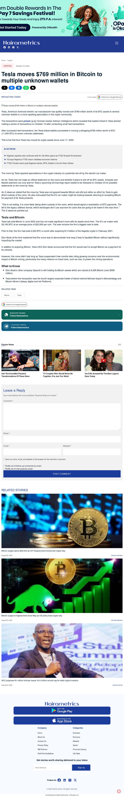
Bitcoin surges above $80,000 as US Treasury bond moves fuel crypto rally (33, 550)
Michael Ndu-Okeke (11, 96)
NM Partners (42, 749)
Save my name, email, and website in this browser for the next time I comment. (35, 459)
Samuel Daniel (118, 685)
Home (3, 60)
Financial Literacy (79, 749)
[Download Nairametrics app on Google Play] (62, 711)
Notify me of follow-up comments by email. (23, 465)
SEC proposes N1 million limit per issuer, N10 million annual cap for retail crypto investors (39, 680)
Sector (75, 745)
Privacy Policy (43, 745)
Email (6, 445)
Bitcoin (6, 295)
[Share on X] (4, 88)
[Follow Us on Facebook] (59, 780)
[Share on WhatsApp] (26, 88)
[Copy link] (33, 88)
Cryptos (10, 60)
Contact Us (42, 741)
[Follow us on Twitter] (17, 47)
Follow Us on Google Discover (111, 97)
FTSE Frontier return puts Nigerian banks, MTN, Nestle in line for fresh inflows (40, 163)
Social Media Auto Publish (52, 795)
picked (26, 121)
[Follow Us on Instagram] (70, 780)
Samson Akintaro (117, 555)
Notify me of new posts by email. (19, 468)
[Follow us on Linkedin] (9, 47)
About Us (41, 737)
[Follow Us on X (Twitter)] (75, 780)
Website (67, 445)
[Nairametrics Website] (21, 42)
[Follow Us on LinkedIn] (64, 780)
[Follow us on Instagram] (13, 47)
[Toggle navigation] (117, 43)
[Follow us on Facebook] (4, 47)
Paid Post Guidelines (46, 753)
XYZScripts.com (74, 795)
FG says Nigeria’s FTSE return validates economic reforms (32, 159)
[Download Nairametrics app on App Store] (62, 721)
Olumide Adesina (117, 620)
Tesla (19, 295)
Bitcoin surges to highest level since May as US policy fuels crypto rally (31, 615)
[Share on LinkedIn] (19, 88)
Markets (76, 741)
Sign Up (81, 767)
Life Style (76, 753)
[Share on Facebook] (12, 88)
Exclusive (76, 733)
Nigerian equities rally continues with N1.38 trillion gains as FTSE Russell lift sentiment (44, 155)
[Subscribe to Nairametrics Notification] (119, 791)
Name (6, 433)
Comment (8, 400)
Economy (76, 737)
